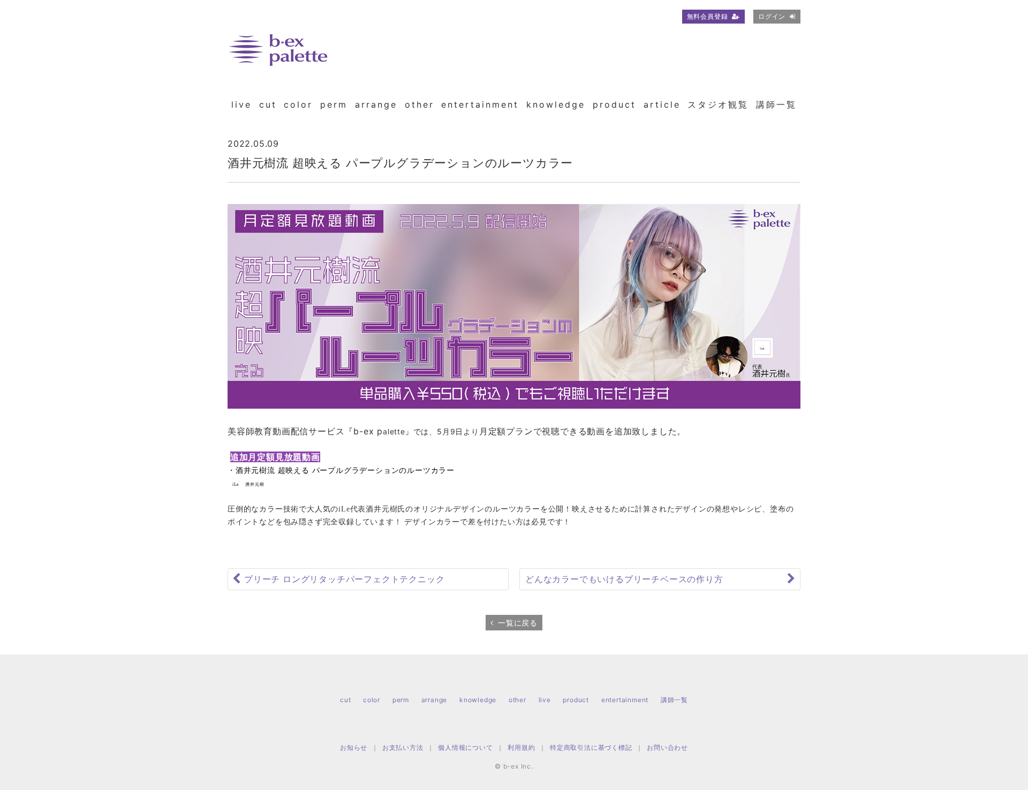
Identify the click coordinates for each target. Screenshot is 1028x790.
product (614, 104)
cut (268, 104)
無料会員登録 (707, 16)
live (241, 104)
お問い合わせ (667, 747)
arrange (376, 104)
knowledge (555, 104)
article (662, 104)
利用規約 (521, 747)
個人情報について (465, 747)
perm (333, 104)
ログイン (771, 16)
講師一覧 (776, 104)
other (419, 104)
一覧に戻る (518, 622)
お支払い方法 (403, 747)
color (298, 104)
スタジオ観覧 (718, 104)
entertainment (480, 104)
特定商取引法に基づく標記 (591, 747)
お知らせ (353, 747)
